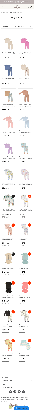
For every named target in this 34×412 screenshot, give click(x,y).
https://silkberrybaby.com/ (14, 397)
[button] (28, 7)
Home (3, 12)
